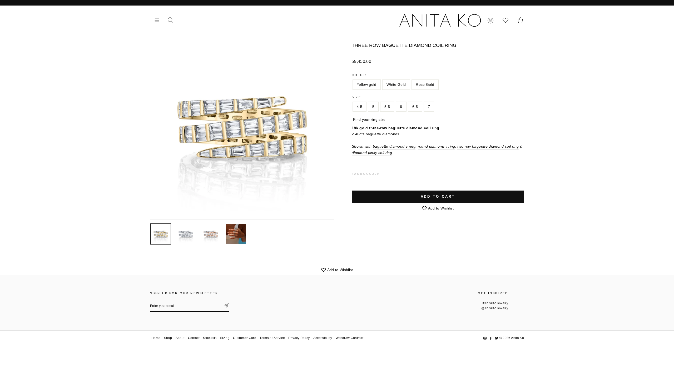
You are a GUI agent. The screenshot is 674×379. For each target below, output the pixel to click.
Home (155, 338)
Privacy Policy (299, 338)
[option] (242, 127)
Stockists (209, 338)
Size (356, 96)
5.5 (387, 106)
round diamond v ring (436, 146)
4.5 (359, 106)
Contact (194, 338)
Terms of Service (272, 338)
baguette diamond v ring (394, 146)
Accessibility (322, 338)
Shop (168, 338)
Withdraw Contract (350, 338)
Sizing (225, 338)
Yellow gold (366, 84)
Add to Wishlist (440, 208)
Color (359, 75)
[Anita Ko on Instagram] (485, 338)
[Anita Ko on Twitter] (496, 338)
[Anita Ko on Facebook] (491, 338)
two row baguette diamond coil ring (488, 146)
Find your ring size (369, 119)
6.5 (415, 106)
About (180, 338)
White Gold (396, 84)
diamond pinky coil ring (372, 153)
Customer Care (244, 338)
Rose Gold (425, 84)
